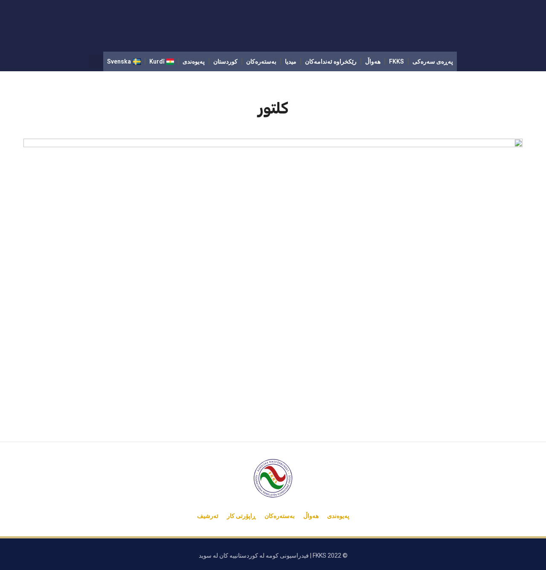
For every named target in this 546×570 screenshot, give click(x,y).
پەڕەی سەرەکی (432, 61)
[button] (96, 61)
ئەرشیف (207, 515)
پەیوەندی (194, 61)
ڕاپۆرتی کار (241, 515)
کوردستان (225, 61)
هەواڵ (372, 61)
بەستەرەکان (261, 61)
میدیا (290, 61)
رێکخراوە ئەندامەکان (331, 61)
